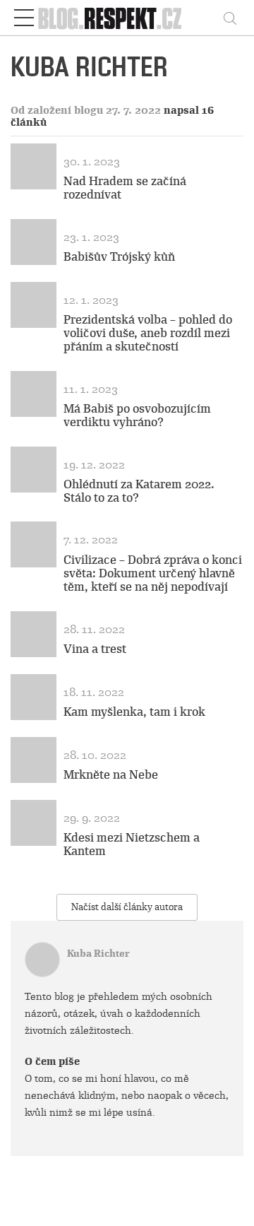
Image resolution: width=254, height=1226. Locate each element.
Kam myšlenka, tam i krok (134, 712)
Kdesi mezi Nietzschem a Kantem (132, 844)
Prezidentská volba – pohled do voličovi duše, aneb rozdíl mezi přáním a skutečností (148, 333)
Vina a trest (95, 649)
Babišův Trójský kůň (119, 256)
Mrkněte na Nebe (111, 774)
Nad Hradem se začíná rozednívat (125, 188)
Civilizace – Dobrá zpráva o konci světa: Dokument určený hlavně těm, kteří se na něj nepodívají (153, 573)
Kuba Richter (98, 954)
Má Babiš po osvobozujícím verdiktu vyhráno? (137, 415)
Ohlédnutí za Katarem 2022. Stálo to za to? (139, 491)
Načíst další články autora (127, 907)
